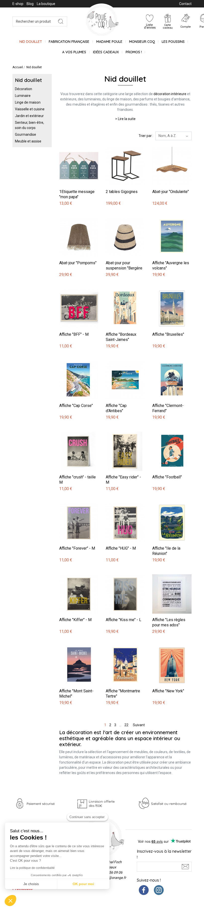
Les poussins (173, 41)
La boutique (46, 4)
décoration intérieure (169, 94)
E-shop (17, 4)
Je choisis (31, 884)
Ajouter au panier (73, 143)
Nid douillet (30, 41)
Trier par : (146, 136)
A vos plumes (74, 52)
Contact (185, 4)
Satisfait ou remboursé (169, 804)
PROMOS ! (134, 52)
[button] (10, 901)
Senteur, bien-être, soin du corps (29, 125)
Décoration (23, 89)
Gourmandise (25, 134)
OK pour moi (83, 884)
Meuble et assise (28, 141)
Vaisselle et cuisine (30, 109)
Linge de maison (28, 102)
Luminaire (23, 96)
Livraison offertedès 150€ (102, 803)
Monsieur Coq (142, 41)
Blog (30, 4)
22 (126, 725)
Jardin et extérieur (29, 116)
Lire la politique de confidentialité (32, 868)
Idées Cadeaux (106, 52)
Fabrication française (69, 41)
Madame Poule (109, 41)
